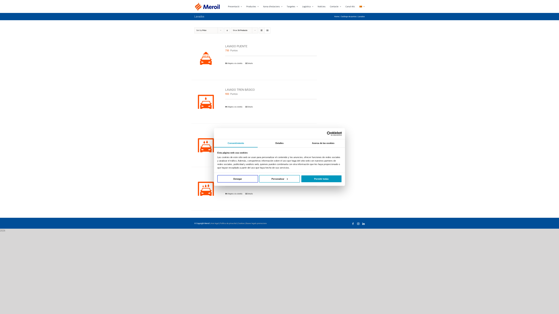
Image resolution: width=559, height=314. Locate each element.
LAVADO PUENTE (236, 46)
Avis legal (215, 223)
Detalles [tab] (279, 143)
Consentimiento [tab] (236, 143)
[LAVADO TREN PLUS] (205, 145)
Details (250, 63)
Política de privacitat (228, 223)
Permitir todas (321, 178)
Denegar (237, 178)
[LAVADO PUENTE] (205, 58)
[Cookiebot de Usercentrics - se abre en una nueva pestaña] (329, 133)
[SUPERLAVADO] (205, 188)
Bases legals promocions (256, 223)
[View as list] (267, 30)
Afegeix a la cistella (234, 63)
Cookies (241, 223)
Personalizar (277, 178)
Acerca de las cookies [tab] (323, 143)
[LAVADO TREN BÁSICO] (205, 101)
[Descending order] (227, 30)
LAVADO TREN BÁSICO (240, 89)
